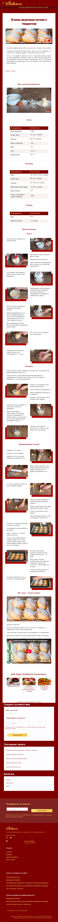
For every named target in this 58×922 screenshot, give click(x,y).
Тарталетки (9, 783)
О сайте (9, 852)
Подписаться (17, 735)
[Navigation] (3, 3)
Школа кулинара (12, 857)
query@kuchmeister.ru (30, 842)
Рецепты (9, 854)
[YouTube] (10, 713)
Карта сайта (10, 859)
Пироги (39, 702)
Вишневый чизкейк (13, 686)
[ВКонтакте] (7, 713)
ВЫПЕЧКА (32, 702)
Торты (8, 786)
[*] (29, 723)
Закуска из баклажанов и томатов (44, 687)
